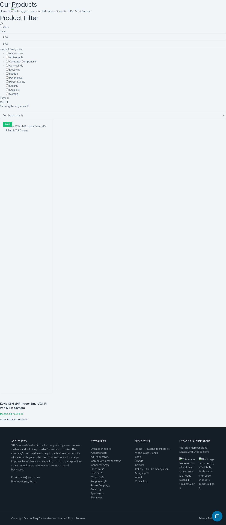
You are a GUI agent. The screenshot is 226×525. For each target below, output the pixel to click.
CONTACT (129, 10)
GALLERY (143, 10)
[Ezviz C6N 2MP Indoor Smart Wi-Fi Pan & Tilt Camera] (26, 258)
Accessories (16, 53)
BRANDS (90, 10)
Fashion (13, 73)
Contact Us (141, 481)
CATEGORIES (158, 10)
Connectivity (16, 65)
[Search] (175, 10)
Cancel (4, 102)
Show (5, 98)
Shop (138, 457)
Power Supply (17, 81)
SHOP (64, 10)
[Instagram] (213, 10)
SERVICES (76, 10)
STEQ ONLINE (31, 10)
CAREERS (103, 10)
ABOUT (115, 10)
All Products (16, 57)
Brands (139, 461)
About (138, 477)
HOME (54, 10)
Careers (139, 465)
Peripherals (15, 77)
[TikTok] (208, 10)
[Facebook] (202, 10)
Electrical (14, 69)
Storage (13, 94)
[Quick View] (5, 425)
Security (13, 85)
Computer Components (23, 61)
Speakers (14, 89)
